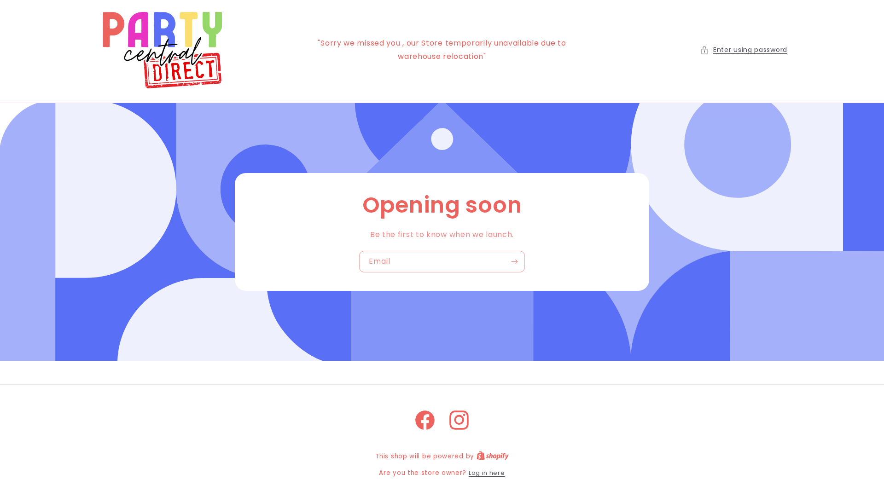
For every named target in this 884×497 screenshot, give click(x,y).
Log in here (487, 472)
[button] (743, 50)
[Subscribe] (514, 261)
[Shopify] (493, 456)
